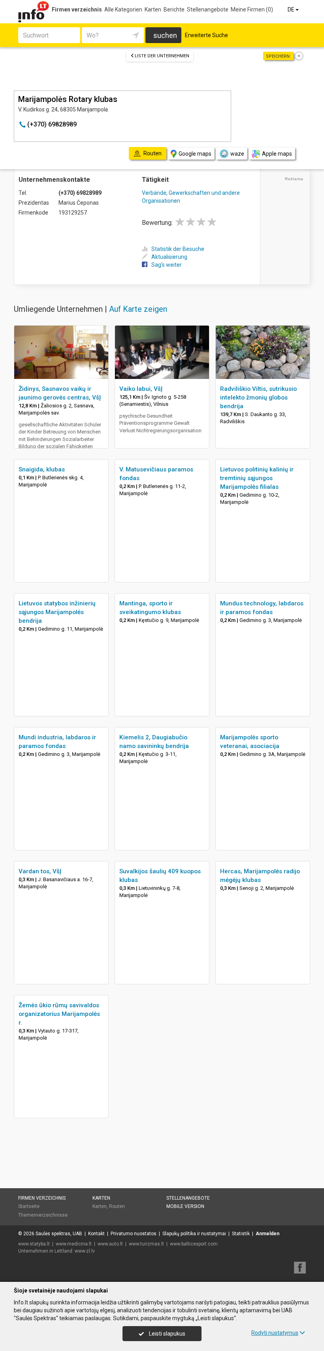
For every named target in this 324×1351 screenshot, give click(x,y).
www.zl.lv (85, 1251)
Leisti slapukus (166, 1333)
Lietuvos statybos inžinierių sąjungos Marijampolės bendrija (57, 612)
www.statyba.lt (34, 1244)
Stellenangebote (207, 9)
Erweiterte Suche (206, 35)
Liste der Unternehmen (162, 55)
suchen (165, 35)
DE (292, 9)
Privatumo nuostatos (133, 1233)
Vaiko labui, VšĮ (140, 388)
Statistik (241, 1233)
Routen (117, 1206)
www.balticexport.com (194, 1244)
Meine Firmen (252, 9)
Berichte (174, 9)
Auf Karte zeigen (138, 309)
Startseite (29, 1206)
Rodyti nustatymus (274, 1333)
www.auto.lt (110, 1244)
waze (237, 154)
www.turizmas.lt (146, 1244)
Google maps (195, 154)
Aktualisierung (169, 257)
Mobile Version (185, 1206)
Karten (153, 9)
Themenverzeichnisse (43, 1215)
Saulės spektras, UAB (59, 1233)
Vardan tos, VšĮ (40, 871)
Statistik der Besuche (177, 249)
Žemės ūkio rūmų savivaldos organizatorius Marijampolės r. (59, 1014)
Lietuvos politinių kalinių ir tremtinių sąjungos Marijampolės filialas (257, 478)
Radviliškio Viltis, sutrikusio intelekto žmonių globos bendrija (258, 397)
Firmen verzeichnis (77, 9)
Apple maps (277, 154)
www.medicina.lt (74, 1244)
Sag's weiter (166, 265)
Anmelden (267, 1233)
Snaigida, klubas (42, 469)
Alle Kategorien (123, 9)
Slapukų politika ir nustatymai (194, 1233)
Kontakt (96, 1233)
